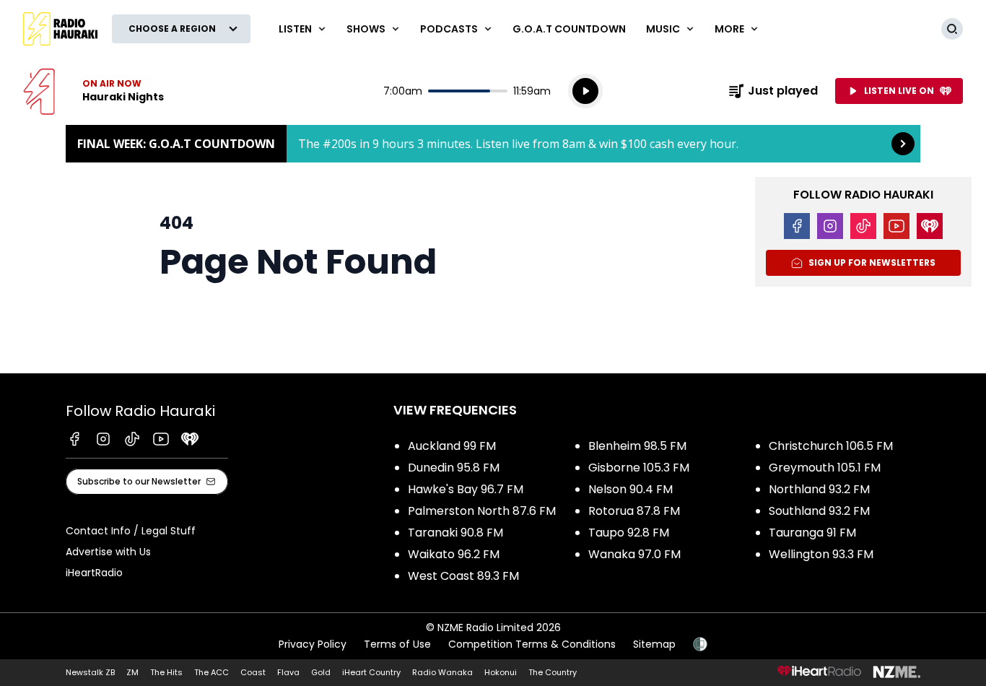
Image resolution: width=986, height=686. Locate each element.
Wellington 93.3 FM (821, 554)
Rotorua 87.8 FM (634, 511)
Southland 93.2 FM (819, 511)
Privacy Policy (312, 644)
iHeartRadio (94, 572)
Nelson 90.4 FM (630, 489)
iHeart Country (371, 672)
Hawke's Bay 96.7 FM (465, 489)
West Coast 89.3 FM (463, 576)
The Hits (166, 672)
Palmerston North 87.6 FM (482, 511)
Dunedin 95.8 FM (453, 467)
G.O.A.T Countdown (569, 29)
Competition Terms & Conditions (532, 644)
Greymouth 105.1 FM (825, 467)
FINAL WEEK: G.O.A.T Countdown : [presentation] (493, 143)
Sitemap (654, 644)
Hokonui (500, 672)
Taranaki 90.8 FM (455, 532)
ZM (132, 672)
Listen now (93, 91)
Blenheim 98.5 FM (637, 446)
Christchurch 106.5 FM (831, 446)
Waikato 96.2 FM (453, 554)
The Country (552, 672)
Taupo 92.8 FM (628, 532)
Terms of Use (397, 644)
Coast (253, 672)
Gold (321, 672)
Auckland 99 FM (452, 446)
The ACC (211, 672)
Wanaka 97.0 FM (634, 554)
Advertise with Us (108, 551)
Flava (288, 672)
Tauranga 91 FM (812, 532)
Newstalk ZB (90, 672)
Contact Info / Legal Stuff (131, 531)
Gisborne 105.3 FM (638, 467)
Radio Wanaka (442, 672)
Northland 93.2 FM (819, 489)
